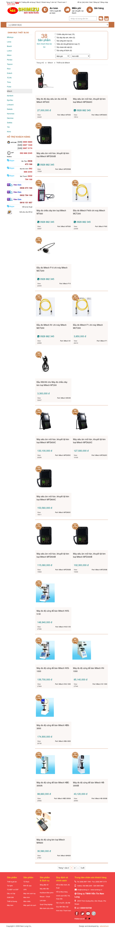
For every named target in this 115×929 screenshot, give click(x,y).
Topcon (10, 64)
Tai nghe (10, 885)
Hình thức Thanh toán (63, 910)
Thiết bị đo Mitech (63, 62)
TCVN (9, 77)
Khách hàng (46, 2)
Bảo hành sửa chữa (46, 908)
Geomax (10, 118)
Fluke (9, 86)
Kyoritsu (10, 100)
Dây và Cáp (11, 893)
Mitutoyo (10, 37)
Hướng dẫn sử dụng (28, 2)
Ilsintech (10, 95)
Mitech (9, 91)
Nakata (9, 109)
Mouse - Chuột (45, 896)
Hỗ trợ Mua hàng (61, 892)
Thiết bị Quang (12, 901)
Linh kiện (43, 900)
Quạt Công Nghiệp (46, 904)
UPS (25, 889)
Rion (9, 68)
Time (9, 82)
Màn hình (26, 897)
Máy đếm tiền (44, 888)
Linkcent (10, 104)
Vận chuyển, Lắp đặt (63, 902)
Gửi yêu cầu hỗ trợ (25, 212)
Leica (9, 41)
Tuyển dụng (11, 4)
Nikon (9, 55)
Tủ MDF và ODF (13, 889)
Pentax (9, 59)
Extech (9, 73)
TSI (8, 127)
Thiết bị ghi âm (12, 881)
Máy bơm (10, 905)
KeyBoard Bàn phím (46, 892)
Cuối (82, 868)
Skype (11, 160)
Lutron (9, 50)
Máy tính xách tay (29, 893)
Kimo (9, 131)
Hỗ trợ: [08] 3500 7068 (84, 2)
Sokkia (9, 122)
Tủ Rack (26, 881)
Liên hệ (53, 2)
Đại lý (38, 2)
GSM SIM (10, 897)
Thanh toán (61, 2)
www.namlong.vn (96, 889)
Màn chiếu (26, 901)
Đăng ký (96, 2)
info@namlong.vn (83, 889)
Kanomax (10, 113)
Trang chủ (9, 2)
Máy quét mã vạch (29, 905)
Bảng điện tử (44, 885)
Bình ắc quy (27, 885)
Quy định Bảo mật (62, 906)
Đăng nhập (104, 2)
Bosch (9, 46)
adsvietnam (104, 926)
